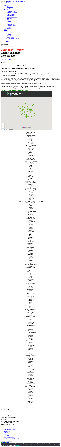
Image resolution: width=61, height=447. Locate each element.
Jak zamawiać (10, 24)
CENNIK (6, 31)
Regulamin (9, 28)
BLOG (9, 8)
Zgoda (17, 445)
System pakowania (11, 25)
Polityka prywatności (9, 437)
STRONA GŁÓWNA (9, 429)
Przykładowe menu (12, 12)
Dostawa (9, 21)
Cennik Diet (10, 32)
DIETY (6, 9)
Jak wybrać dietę (11, 14)
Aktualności (7, 5)
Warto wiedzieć (11, 22)
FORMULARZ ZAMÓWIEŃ (11, 38)
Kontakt (6, 40)
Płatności (9, 35)
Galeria (5, 30)
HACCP (9, 27)
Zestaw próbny (11, 37)
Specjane (9, 18)
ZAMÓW (6, 41)
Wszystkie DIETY (11, 11)
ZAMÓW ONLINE (6, 59)
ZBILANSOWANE (12, 17)
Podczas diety (10, 15)
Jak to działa (7, 20)
